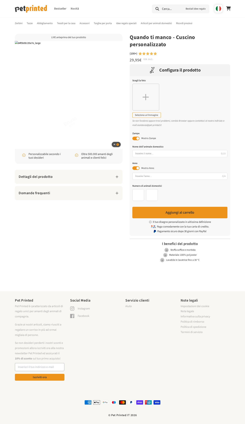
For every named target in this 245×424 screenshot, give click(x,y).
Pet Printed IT (120, 415)
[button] (180, 8)
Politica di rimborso (192, 322)
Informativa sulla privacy (195, 316)
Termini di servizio (192, 332)
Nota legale (187, 311)
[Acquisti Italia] (218, 8)
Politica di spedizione (193, 327)
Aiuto (128, 306)
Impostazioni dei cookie (195, 306)
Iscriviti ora (40, 377)
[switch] (136, 138)
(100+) (133, 53)
